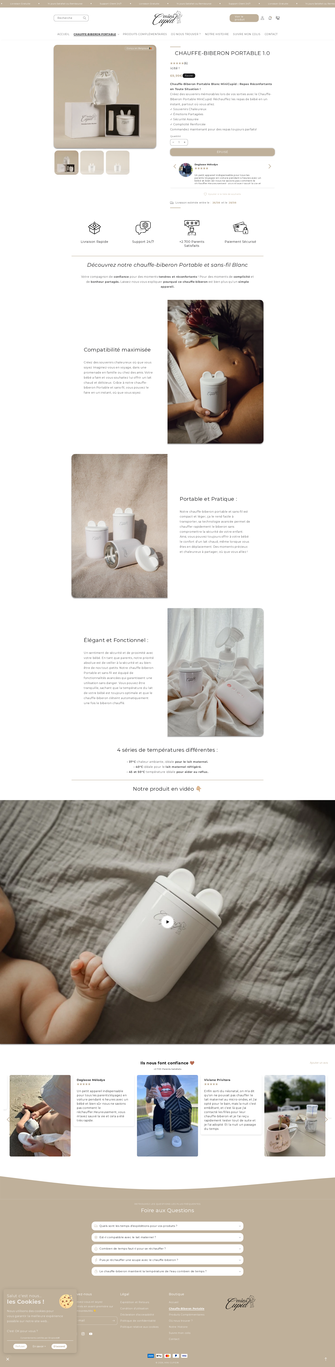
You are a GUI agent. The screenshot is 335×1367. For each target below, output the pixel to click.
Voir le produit (240, 18)
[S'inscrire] (113, 1321)
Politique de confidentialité (138, 1320)
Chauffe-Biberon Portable (186, 1308)
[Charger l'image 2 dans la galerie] (92, 163)
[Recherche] (84, 18)
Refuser (20, 1346)
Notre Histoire (178, 1326)
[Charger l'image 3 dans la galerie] (118, 163)
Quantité (175, 136)
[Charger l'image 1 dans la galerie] (67, 163)
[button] (96, 34)
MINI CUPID (170, 1362)
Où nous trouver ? (181, 1320)
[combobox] (71, 18)
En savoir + (39, 1346)
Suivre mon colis (180, 1333)
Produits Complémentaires (186, 1314)
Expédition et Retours (134, 1302)
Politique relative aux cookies (139, 1326)
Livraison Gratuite (91, 3)
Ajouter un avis (319, 1062)
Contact (174, 1339)
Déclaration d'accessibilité (137, 1314)
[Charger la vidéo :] (167, 922)
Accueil (173, 1302)
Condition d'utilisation (134, 1308)
